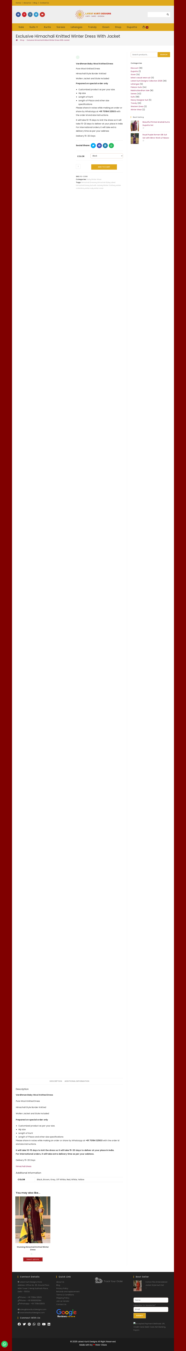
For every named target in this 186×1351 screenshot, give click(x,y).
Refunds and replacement (68, 1291)
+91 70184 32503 (34, 1297)
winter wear (99, 188)
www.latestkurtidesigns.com (32, 1312)
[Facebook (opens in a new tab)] (18, 14)
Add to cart (104, 167)
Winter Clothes (109, 185)
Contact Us (44, 3)
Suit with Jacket (96, 185)
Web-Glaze (101, 1344)
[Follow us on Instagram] (39, 1324)
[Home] (17, 40)
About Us (27, 3)
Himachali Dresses (89, 182)
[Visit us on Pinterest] (30, 1324)
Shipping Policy (62, 1298)
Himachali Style (103, 182)
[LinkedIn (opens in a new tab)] (36, 14)
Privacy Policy (62, 1288)
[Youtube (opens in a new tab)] (42, 14)
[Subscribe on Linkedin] (49, 1324)
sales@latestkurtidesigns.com (33, 1309)
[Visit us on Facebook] (20, 1324)
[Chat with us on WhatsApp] (34, 1324)
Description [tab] (56, 1081)
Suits (88, 179)
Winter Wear (96, 179)
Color (80, 156)
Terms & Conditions (65, 1294)
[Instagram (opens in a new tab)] (30, 14)
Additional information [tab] (77, 1081)
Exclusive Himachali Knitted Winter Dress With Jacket (48, 40)
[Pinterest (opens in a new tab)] (24, 14)
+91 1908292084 (34, 1300)
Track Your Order (113, 1281)
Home (18, 3)
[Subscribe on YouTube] (44, 1324)
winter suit (89, 188)
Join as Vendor (62, 1301)
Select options (33, 1259)
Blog (35, 3)
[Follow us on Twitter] (25, 1324)
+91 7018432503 (38, 1303)
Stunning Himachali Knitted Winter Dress (33, 1248)
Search (164, 54)
